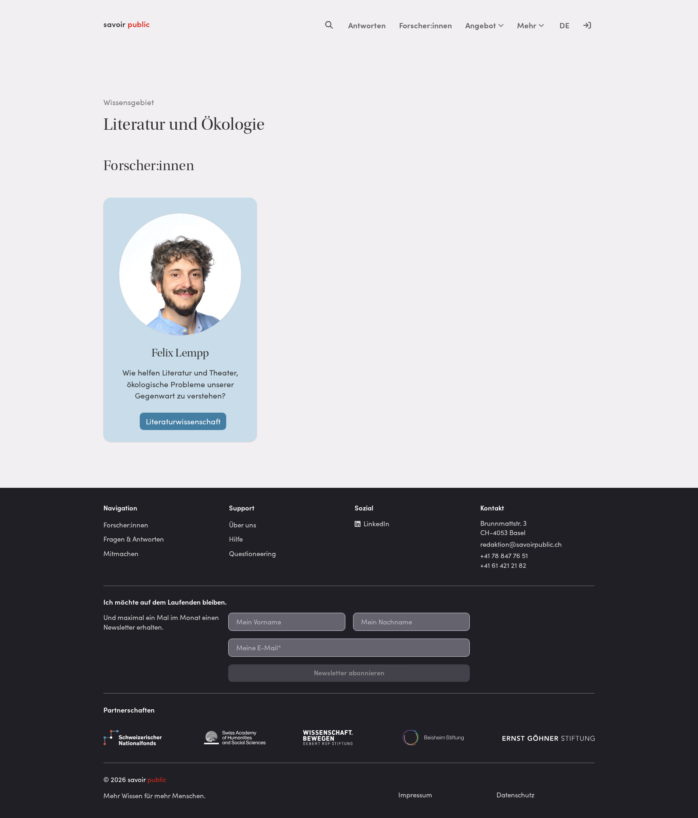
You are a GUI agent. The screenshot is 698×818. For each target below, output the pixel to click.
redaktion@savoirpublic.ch (521, 544)
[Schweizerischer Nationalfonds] (149, 737)
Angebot (480, 25)
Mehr (526, 25)
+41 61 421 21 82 (503, 565)
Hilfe (236, 538)
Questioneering (252, 553)
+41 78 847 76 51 (504, 555)
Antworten (367, 25)
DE (564, 25)
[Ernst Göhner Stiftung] (548, 737)
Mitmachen (121, 553)
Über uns (242, 524)
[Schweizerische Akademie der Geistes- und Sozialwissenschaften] (249, 737)
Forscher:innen (425, 25)
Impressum (415, 794)
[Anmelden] (587, 25)
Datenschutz (515, 794)
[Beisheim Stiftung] (449, 737)
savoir (126, 24)
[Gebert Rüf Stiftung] (349, 737)
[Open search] (329, 25)
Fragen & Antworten (133, 538)
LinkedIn (376, 523)
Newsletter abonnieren (349, 672)
